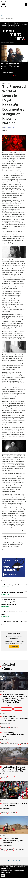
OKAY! (3, 875)
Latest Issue (17, 24)
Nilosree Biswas (9, 127)
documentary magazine (6, 709)
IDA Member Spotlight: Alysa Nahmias (12, 585)
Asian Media (24, 743)
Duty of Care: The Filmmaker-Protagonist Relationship (12, 840)
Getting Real (4, 743)
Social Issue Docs (18, 709)
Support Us (21, 864)
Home (2, 15)
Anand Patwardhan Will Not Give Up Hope (14, 805)
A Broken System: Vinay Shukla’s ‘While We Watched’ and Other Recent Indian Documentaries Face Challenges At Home (14, 698)
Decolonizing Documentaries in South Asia (13, 734)
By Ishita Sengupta (5, 705)
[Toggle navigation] (26, 4)
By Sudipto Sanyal (5, 808)
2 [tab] (15, 75)
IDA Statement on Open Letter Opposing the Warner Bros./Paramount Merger (9, 602)
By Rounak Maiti (4, 739)
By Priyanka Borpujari (6, 845)
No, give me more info (5, 872)
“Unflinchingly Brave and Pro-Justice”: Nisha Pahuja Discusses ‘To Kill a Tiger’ (14, 769)
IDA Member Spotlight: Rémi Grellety (12, 592)
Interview (12, 777)
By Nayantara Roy (5, 723)
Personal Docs (4, 727)
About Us (14, 864)
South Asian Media (14, 551)
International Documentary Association (3, 4)
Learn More (14, 646)
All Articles (5, 24)
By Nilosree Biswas (5, 773)
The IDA (3, 864)
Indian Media (5, 551)
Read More (5, 587)
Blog (8, 864)
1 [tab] (13, 75)
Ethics (2, 849)
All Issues (11, 24)
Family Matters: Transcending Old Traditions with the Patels (15, 718)
